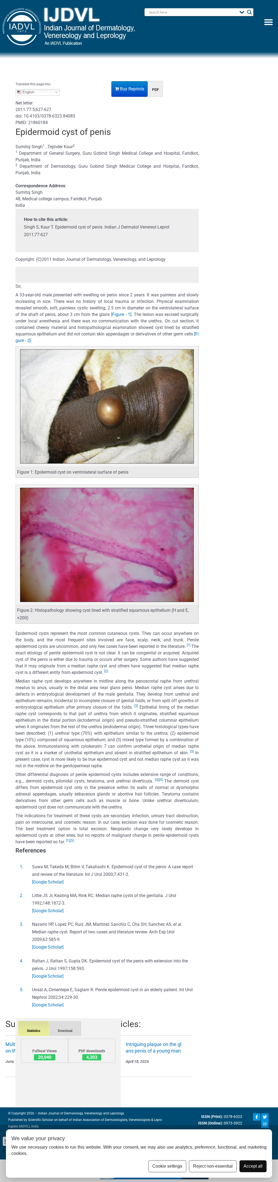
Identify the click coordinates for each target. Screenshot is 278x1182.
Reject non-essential (213, 1166)
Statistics (33, 1031)
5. (21, 989)
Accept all (253, 1166)
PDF (155, 89)
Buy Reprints (131, 88)
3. (21, 924)
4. (21, 961)
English (27, 92)
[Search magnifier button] (249, 12)
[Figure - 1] (121, 314)
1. (21, 866)
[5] (161, 780)
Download (65, 1031)
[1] (188, 645)
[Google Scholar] (48, 882)
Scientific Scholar (40, 1120)
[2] (106, 671)
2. (21, 895)
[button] (268, 22)
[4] (157, 780)
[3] (136, 706)
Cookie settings (167, 1166)
